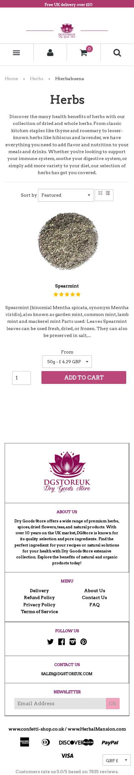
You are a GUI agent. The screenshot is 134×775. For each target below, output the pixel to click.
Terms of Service (39, 611)
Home (11, 78)
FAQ (94, 604)
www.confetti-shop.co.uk (36, 728)
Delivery (39, 590)
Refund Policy (39, 597)
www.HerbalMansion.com (97, 728)
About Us (94, 590)
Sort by (29, 195)
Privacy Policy (39, 604)
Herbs (36, 78)
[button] (67, 294)
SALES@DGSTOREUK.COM (67, 673)
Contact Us (94, 597)
